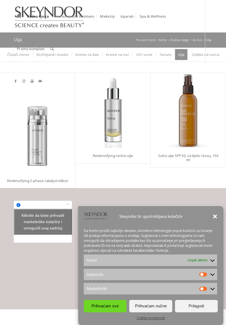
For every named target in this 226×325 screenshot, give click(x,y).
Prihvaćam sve (105, 306)
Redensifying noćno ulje (113, 155)
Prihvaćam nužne (151, 306)
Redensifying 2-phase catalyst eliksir (37, 180)
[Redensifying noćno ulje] (112, 110)
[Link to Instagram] (24, 81)
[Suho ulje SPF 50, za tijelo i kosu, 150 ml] (188, 110)
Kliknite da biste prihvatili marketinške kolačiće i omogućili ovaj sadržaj (42, 221)
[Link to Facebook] (15, 81)
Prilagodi (196, 306)
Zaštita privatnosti (151, 318)
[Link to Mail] (40, 81)
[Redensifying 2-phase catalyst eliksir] (37, 123)
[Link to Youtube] (32, 81)
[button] (215, 216)
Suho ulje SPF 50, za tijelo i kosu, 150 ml (188, 157)
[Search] (52, 48)
